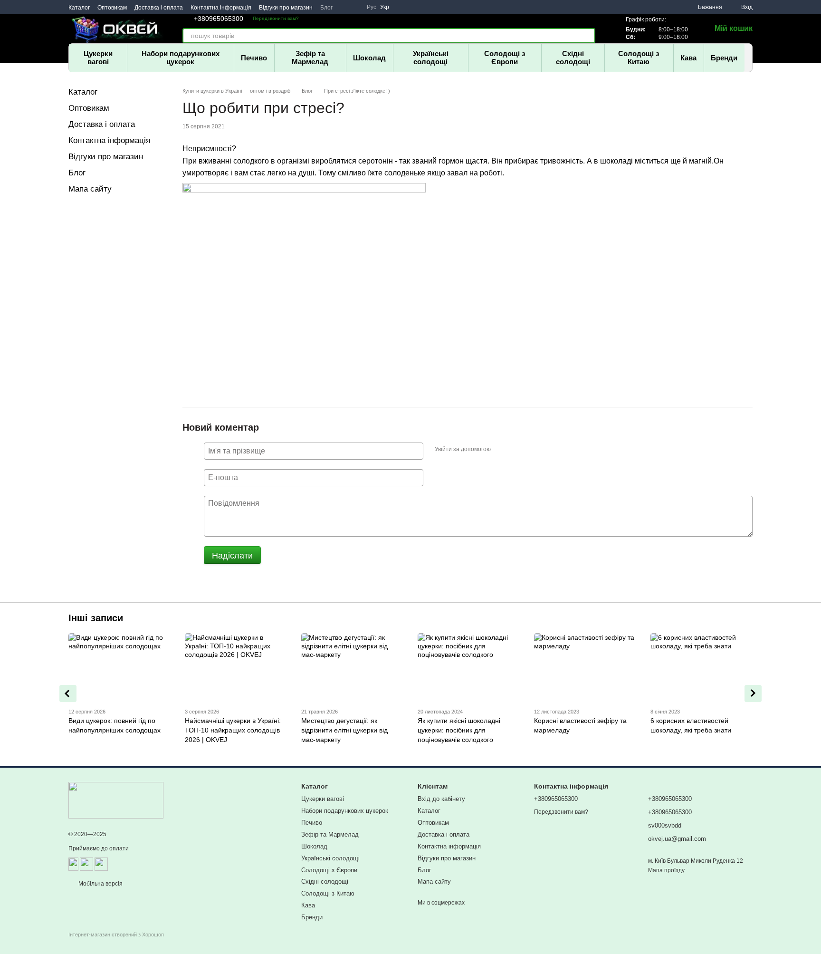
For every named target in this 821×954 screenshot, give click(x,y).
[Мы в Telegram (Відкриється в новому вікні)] (355, 7)
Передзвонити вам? (276, 18)
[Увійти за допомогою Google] (516, 449)
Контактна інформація (221, 7)
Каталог (79, 7)
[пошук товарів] (587, 35)
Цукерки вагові (98, 57)
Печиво (254, 58)
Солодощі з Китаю (638, 57)
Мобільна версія (100, 883)
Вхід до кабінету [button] (441, 798)
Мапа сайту (90, 188)
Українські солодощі (431, 57)
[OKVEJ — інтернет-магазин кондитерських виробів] (115, 800)
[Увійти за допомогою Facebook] (501, 449)
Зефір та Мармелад (310, 57)
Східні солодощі (573, 57)
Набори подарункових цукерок (181, 57)
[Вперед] (753, 693)
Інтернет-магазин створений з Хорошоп (116, 934)
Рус (371, 7)
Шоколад (369, 58)
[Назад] (67, 693)
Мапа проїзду (666, 870)
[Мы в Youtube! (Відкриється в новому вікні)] (344, 7)
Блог (326, 7)
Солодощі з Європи (504, 57)
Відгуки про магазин (286, 7)
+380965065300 (218, 18)
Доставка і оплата (158, 7)
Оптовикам (112, 7)
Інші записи (95, 618)
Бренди (724, 58)
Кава (688, 58)
